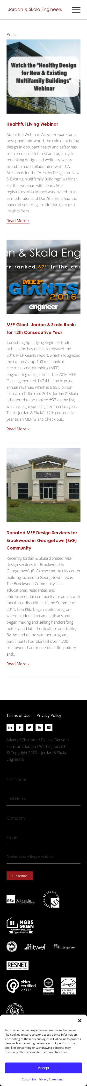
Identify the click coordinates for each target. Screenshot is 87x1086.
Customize (29, 1079)
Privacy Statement (50, 1079)
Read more (16, 220)
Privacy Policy (48, 715)
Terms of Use (18, 715)
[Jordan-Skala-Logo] (36, 9)
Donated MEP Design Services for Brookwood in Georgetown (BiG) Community (42, 540)
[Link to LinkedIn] (10, 727)
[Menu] (73, 9)
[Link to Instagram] (48, 727)
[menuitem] (73, 9)
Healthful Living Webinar (32, 124)
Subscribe (19, 876)
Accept (43, 1068)
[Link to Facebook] (19, 727)
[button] (79, 1020)
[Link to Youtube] (39, 727)
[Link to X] (29, 727)
